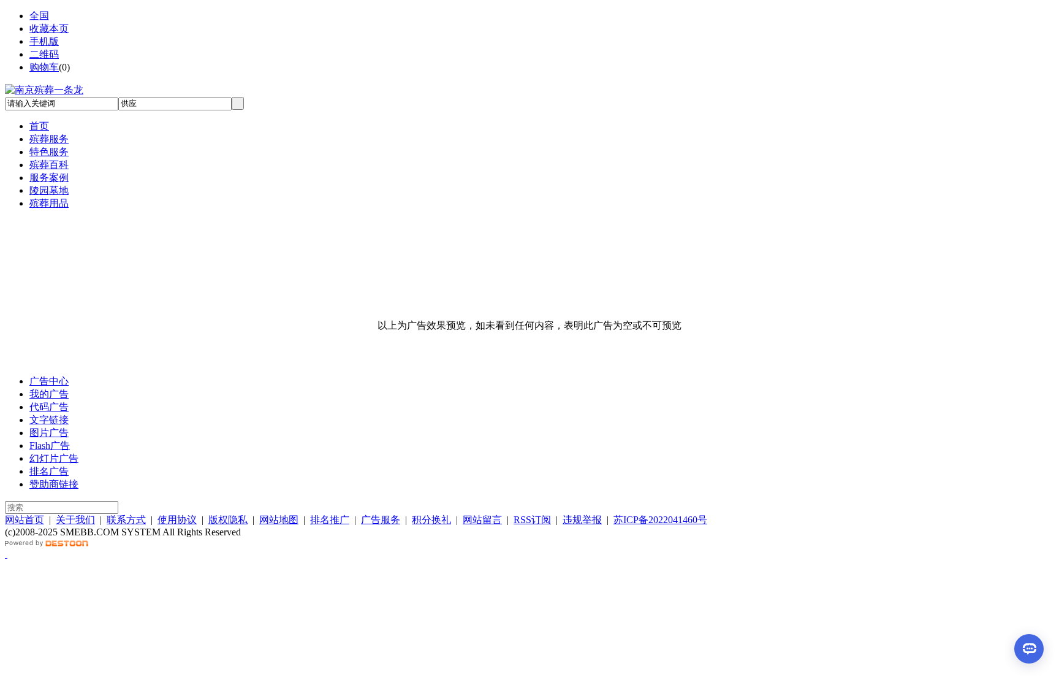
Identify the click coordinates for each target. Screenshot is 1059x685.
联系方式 (126, 520)
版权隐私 (228, 520)
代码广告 (49, 407)
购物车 (44, 67)
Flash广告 (49, 445)
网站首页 (24, 520)
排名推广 (329, 520)
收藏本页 (49, 28)
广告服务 (380, 520)
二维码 (44, 54)
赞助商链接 (53, 484)
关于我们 (75, 520)
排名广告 (49, 471)
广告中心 (49, 381)
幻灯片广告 (53, 458)
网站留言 (482, 520)
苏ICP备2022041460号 (660, 520)
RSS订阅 (532, 520)
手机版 (44, 41)
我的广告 (49, 394)
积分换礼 (431, 520)
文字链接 (49, 420)
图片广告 (49, 432)
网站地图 (278, 520)
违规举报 (582, 520)
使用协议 (177, 520)
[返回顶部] (6, 554)
